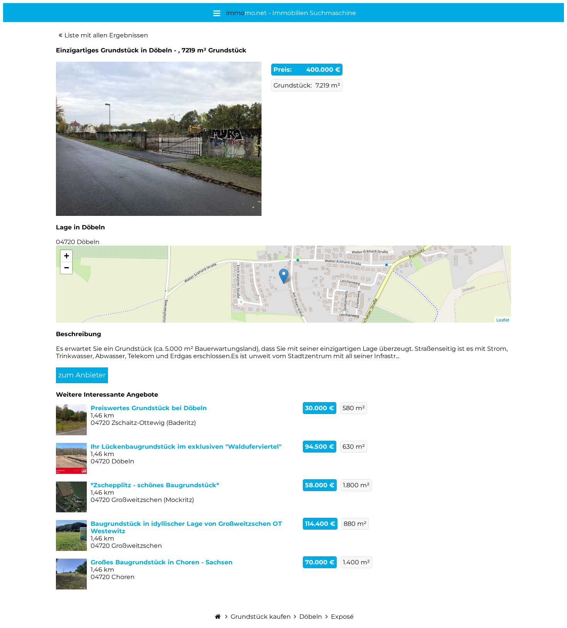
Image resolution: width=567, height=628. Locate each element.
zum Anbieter (82, 375)
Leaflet (502, 320)
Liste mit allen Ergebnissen (106, 35)
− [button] (66, 268)
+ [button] (66, 256)
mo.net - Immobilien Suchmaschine (291, 13)
